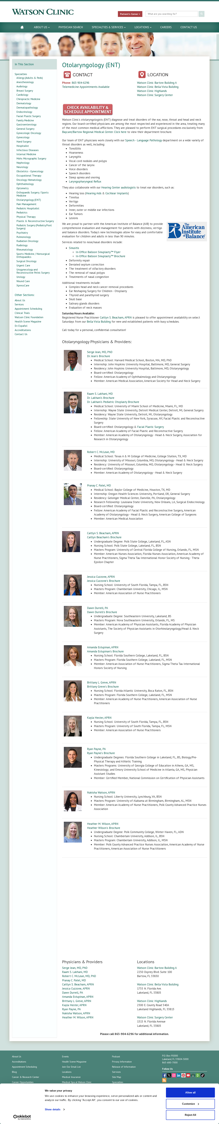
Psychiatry (22, 232)
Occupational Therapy (28, 175)
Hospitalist (22, 145)
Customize (188, 1103)
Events (65, 1056)
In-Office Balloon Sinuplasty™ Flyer (98, 252)
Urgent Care (23, 265)
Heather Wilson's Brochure (103, 828)
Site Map (116, 1077)
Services (19, 304)
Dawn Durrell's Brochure (102, 612)
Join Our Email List (71, 1066)
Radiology (22, 245)
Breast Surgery (24, 90)
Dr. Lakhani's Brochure (100, 398)
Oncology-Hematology (29, 179)
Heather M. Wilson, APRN (102, 824)
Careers (166, 27)
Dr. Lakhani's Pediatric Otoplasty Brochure (113, 402)
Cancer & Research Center (25, 1077)
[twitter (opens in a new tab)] (169, 1076)
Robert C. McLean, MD (101, 452)
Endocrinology (24, 111)
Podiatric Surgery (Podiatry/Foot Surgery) (34, 227)
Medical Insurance (71, 1077)
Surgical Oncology (26, 261)
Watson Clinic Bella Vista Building (157, 87)
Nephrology (22, 162)
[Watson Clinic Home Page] (22, 27)
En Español (21, 325)
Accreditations (23, 330)
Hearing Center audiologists (118, 187)
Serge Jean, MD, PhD (99, 352)
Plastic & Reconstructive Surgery (35, 221)
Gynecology (22, 137)
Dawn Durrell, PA (97, 608)
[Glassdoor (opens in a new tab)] (198, 1076)
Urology (20, 277)
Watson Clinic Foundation (29, 317)
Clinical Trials (22, 313)
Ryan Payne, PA (96, 749)
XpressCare (22, 285)
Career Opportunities (23, 1082)
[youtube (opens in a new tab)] (188, 1076)
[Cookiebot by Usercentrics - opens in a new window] (22, 1117)
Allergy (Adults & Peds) (29, 77)
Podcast (116, 1056)
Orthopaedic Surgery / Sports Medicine (32, 194)
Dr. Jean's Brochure (98, 356)
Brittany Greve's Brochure (103, 686)
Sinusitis (74, 248)
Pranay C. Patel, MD (99, 485)
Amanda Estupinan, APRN (102, 647)
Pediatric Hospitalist (27, 208)
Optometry (22, 188)
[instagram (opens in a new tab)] (174, 1076)
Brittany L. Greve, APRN (101, 682)
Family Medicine (25, 120)
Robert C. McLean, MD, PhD (79, 976)
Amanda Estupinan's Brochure (105, 651)
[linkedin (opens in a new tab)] (179, 1076)
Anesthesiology (25, 82)
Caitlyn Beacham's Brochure (104, 537)
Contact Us (189, 27)
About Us (41, 27)
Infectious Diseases (27, 150)
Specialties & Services (108, 27)
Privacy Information (122, 1061)
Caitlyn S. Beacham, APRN (116, 317)
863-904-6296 (80, 83)
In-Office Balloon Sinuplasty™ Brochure (100, 256)
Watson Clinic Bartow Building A (157, 83)
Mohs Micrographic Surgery (31, 158)
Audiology (21, 86)
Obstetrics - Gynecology (29, 171)
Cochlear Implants (116, 193)
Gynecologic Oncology (28, 133)
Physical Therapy (26, 216)
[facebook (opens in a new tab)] (164, 1076)
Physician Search (71, 27)
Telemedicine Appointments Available (86, 87)
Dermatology (23, 103)
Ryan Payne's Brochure (101, 753)
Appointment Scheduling (28, 308)
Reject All (190, 1114)
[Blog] (164, 1080)
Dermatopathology (27, 107)
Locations (142, 27)
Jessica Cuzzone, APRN (101, 577)
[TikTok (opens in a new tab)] (203, 1076)
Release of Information (124, 1066)
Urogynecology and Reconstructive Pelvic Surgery (33, 271)
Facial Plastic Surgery (150, 427)
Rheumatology (24, 249)
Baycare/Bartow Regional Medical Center (87, 132)
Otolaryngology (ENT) (28, 199)
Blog (14, 1071)
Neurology (22, 167)
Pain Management (26, 204)
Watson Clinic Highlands (152, 91)
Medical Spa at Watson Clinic (76, 1082)
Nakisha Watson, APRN (101, 792)
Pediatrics (21, 212)
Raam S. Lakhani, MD (100, 394)
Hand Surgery (23, 141)
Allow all (190, 1092)
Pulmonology (23, 237)
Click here (120, 132)
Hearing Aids (93, 193)
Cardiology (22, 94)
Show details (52, 1109)
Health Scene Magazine (28, 321)
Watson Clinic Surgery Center (155, 95)
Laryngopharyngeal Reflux (85, 181)
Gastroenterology (26, 124)
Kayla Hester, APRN (99, 718)
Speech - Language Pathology (143, 140)
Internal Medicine (26, 154)
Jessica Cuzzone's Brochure (103, 581)
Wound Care (23, 281)
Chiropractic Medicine (28, 99)
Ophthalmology (25, 184)
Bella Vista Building (99, 321)
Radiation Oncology (27, 241)
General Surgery (25, 128)
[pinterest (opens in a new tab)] (183, 1076)
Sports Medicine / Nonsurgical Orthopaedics (33, 255)
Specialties (21, 74)
